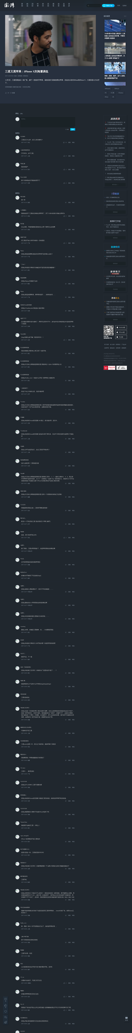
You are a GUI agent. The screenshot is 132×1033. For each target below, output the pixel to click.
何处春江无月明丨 (25, 707)
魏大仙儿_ (23, 518)
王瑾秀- (22, 446)
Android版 (122, 327)
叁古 (21, 963)
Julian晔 (22, 473)
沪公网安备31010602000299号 (112, 356)
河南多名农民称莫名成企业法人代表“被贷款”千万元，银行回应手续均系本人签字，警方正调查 (115, 168)
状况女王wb (23, 572)
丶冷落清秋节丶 (24, 388)
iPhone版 (122, 332)
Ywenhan (22, 401)
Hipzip (22, 250)
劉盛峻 (22, 950)
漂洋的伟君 (23, 694)
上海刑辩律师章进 (25, 150)
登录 (118, 5)
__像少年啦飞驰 (24, 936)
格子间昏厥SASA (24, 849)
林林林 (22, 531)
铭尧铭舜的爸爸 (24, 460)
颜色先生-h (23, 754)
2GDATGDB (23, 781)
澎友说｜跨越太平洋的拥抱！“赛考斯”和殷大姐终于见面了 (115, 231)
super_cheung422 (24, 835)
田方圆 (22, 223)
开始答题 (115, 289)
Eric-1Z (22, 1004)
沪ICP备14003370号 (109, 353)
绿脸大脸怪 (23, 491)
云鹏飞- (22, 545)
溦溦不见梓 (23, 237)
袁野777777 (23, 318)
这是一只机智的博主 (25, 667)
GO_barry (22, 768)
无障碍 (124, 5)
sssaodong (22, 626)
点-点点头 (23, 504)
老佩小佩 (22, 680)
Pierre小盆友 (23, 177)
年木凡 (22, 558)
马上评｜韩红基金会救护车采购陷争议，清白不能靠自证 (115, 226)
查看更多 (115, 212)
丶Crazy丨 (23, 264)
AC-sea (22, 977)
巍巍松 (22, 990)
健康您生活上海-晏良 (25, 727)
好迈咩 (22, 640)
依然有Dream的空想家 (26, 305)
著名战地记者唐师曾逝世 (114, 173)
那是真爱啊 (23, 278)
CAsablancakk (23, 431)
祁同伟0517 (23, 862)
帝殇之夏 (22, 163)
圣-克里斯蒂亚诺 (24, 347)
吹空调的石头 (23, 1017)
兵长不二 (22, 653)
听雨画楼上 (23, 795)
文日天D (22, 1031)
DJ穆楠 (22, 417)
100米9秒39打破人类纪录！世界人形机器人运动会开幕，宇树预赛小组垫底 (115, 130)
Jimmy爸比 (23, 334)
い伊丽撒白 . (23, 210)
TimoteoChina (23, 822)
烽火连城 (22, 196)
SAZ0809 (22, 136)
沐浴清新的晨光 (24, 741)
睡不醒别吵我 (23, 876)
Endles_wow (23, 923)
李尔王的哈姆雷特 (25, 907)
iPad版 (121, 337)
